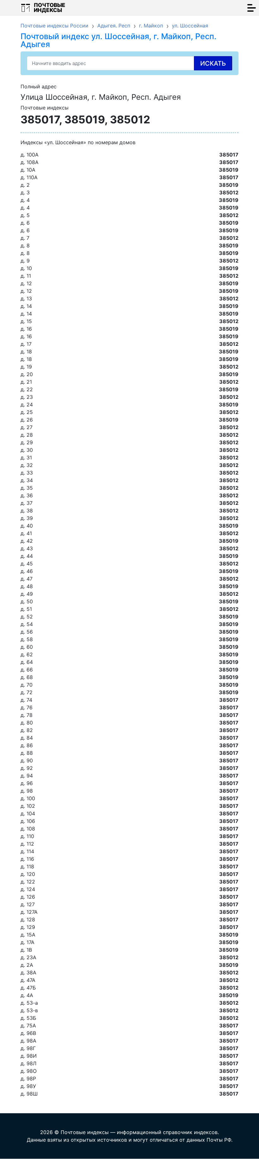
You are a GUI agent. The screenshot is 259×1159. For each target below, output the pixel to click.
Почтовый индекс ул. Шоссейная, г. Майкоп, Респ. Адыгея (118, 40)
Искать (213, 63)
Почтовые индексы (49, 8)
